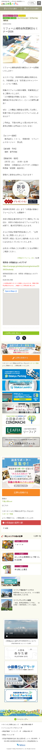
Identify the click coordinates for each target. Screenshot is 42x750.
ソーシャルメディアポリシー (11, 728)
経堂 (15, 16)
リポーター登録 (34, 363)
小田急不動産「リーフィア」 (10, 731)
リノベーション (22, 18)
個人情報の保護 (26, 724)
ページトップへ (22, 719)
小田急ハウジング (7, 735)
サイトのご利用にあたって (11, 724)
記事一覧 (38, 536)
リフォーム (34, 18)
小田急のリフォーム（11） (26, 258)
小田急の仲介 (27, 731)
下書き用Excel (7, 501)
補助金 (5, 20)
